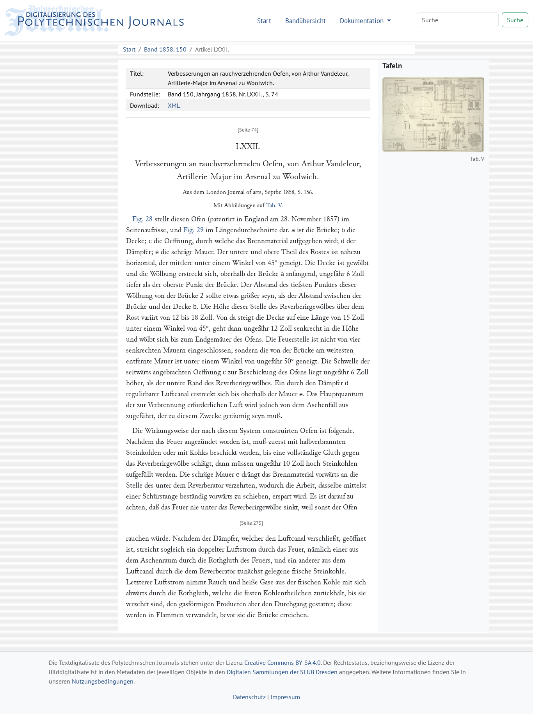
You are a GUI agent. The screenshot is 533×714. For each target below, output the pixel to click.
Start (264, 20)
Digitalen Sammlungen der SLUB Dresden (282, 672)
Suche (515, 20)
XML (174, 105)
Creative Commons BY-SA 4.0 (282, 662)
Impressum (285, 697)
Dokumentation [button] (363, 20)
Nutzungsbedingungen (102, 681)
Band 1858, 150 (165, 49)
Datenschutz (249, 697)
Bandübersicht (305, 20)
